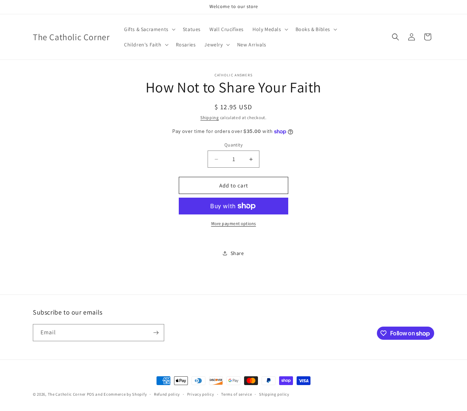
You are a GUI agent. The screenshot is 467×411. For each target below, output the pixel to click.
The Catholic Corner (67, 394)
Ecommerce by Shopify (125, 394)
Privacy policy (200, 394)
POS (90, 394)
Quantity (233, 145)
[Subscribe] (156, 332)
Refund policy (167, 394)
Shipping (209, 117)
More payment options (233, 223)
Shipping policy (274, 394)
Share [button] (237, 253)
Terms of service (236, 394)
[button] (149, 29)
